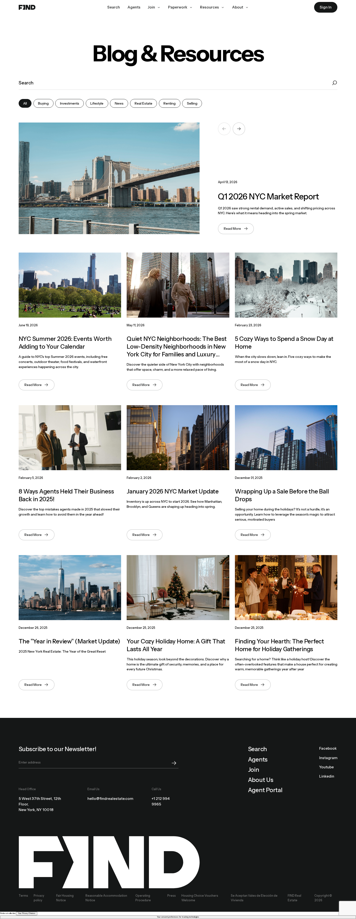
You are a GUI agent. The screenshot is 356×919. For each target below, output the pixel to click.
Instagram (328, 757)
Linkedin (326, 776)
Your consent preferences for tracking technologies (178, 917)
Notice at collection (7, 913)
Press (171, 895)
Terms (23, 895)
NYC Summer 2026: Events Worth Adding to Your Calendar (65, 342)
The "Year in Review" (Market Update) (69, 641)
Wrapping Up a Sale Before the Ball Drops (282, 495)
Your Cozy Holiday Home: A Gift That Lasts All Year (176, 645)
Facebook (328, 748)
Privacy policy (39, 898)
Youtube (326, 767)
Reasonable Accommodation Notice (106, 898)
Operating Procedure (143, 898)
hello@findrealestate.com (110, 798)
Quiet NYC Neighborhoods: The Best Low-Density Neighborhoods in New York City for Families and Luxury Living (177, 346)
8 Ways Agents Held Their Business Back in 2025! (66, 495)
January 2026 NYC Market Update (173, 491)
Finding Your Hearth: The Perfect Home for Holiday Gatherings (279, 645)
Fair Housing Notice (65, 898)
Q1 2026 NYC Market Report (268, 196)
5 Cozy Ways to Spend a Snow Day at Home (284, 342)
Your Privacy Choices (26, 913)
